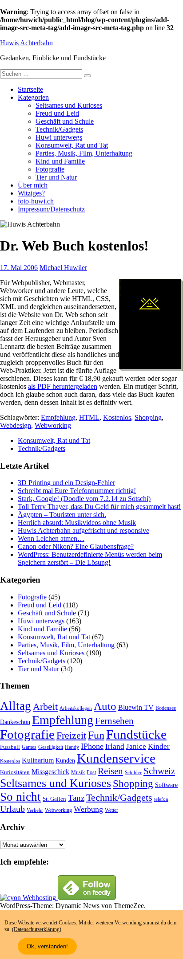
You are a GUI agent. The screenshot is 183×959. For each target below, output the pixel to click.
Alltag (15, 705)
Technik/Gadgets (59, 129)
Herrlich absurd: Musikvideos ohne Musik (77, 522)
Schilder (133, 772)
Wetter (111, 810)
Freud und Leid (57, 113)
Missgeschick (50, 771)
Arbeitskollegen (76, 708)
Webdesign (15, 425)
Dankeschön (15, 721)
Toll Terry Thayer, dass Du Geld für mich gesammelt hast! (99, 506)
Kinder (159, 746)
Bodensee (165, 708)
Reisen (110, 771)
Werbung (88, 809)
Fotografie (50, 169)
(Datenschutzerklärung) (36, 929)
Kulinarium (38, 760)
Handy (72, 747)
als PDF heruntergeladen (62, 386)
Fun (96, 735)
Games (29, 747)
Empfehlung (58, 417)
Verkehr (35, 810)
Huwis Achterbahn (26, 43)
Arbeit (45, 706)
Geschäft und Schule (65, 121)
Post (91, 772)
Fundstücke (136, 734)
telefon (161, 799)
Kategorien (33, 97)
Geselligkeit (50, 747)
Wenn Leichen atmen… (51, 538)
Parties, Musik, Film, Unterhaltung (84, 153)
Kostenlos (117, 417)
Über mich (33, 185)
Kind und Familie (60, 161)
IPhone (92, 746)
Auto (105, 706)
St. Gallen (54, 798)
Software (166, 784)
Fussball (10, 747)
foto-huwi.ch (36, 201)
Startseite (30, 89)
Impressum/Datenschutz (51, 209)
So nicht (20, 796)
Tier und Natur (56, 177)
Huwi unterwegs (59, 137)
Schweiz (159, 771)
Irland (114, 746)
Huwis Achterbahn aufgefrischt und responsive (83, 530)
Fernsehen (114, 721)
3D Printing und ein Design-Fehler (66, 482)
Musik (78, 772)
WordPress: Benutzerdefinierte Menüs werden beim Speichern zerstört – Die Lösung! (90, 558)
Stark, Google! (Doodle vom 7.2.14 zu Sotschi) (84, 498)
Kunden (65, 760)
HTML (89, 417)
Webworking (53, 425)
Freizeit (71, 735)
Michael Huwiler (63, 267)
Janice (136, 746)
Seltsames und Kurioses (69, 105)
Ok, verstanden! (47, 946)
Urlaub (12, 809)
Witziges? (31, 193)
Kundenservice (116, 758)
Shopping (148, 417)
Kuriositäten (15, 772)
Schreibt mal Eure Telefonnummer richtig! (77, 490)
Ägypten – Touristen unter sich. (62, 514)
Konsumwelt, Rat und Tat (72, 145)
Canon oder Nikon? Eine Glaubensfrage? (76, 546)
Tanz (76, 797)
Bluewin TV (136, 707)
